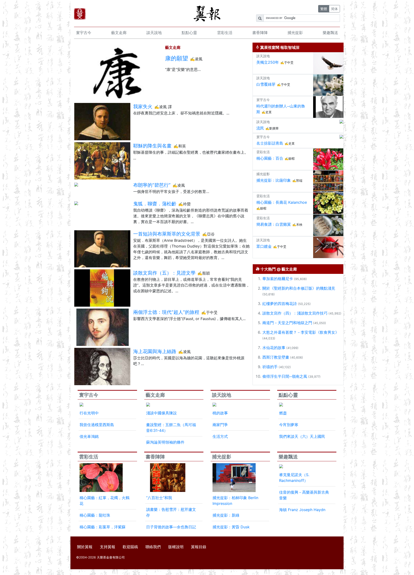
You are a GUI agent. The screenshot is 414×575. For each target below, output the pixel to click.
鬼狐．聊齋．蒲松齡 (154, 204)
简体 (334, 9)
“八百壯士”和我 (159, 497)
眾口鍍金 (264, 246)
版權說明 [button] (176, 546)
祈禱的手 (270, 366)
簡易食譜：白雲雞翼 (273, 224)
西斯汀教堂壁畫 (275, 357)
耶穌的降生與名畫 (152, 146)
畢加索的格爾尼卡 (277, 278)
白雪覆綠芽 (266, 84)
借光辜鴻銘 (89, 436)
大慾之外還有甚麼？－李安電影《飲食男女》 (300, 332)
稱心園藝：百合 (269, 158)
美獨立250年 (267, 62)
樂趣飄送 (330, 32)
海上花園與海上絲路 (154, 351)
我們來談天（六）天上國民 (302, 436)
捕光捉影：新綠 (226, 515)
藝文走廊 (118, 32)
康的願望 (176, 58)
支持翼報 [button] (107, 546)
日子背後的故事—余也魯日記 (171, 526)
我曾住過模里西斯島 (97, 424)
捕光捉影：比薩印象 (273, 180)
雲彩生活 (224, 32)
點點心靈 (189, 32)
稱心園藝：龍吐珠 (95, 515)
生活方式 (220, 436)
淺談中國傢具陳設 (161, 413)
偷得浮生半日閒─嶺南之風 (284, 376)
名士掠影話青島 (269, 143)
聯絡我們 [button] (153, 546)
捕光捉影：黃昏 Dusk (231, 526)
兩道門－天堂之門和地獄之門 (287, 322)
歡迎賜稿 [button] (130, 546)
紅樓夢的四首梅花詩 (279, 303)
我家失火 (142, 106)
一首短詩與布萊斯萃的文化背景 (166, 234)
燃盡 (283, 413)
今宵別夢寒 (288, 424)
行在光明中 (89, 413)
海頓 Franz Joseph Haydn (302, 509)
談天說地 (154, 32)
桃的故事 (220, 413)
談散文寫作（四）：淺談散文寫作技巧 (295, 313)
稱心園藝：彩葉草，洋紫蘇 (103, 526)
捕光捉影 (295, 32)
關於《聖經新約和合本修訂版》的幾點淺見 (298, 288)
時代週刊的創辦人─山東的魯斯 (280, 109)
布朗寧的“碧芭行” (152, 185)
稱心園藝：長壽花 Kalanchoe (281, 202)
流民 (260, 128)
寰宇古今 (83, 32)
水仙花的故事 (273, 347)
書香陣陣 (260, 32)
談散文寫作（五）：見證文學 (164, 273)
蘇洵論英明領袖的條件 (165, 442)
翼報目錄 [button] (198, 546)
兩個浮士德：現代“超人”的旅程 (166, 312)
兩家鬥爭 (220, 424)
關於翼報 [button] (84, 546)
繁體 (323, 9)
